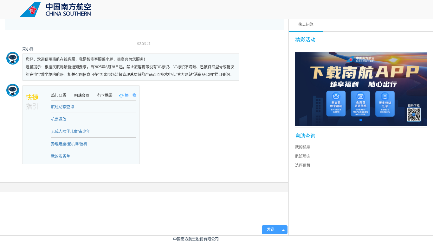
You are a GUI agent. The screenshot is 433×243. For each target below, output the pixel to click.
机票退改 (58, 119)
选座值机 (302, 165)
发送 (271, 229)
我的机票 (302, 147)
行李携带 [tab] (105, 95)
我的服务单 (60, 156)
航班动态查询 (62, 107)
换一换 (130, 95)
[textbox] (144, 207)
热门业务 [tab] (58, 95)
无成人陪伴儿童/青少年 (70, 131)
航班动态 (302, 156)
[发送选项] (283, 229)
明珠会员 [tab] (81, 95)
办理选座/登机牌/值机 (69, 144)
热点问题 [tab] (305, 24)
